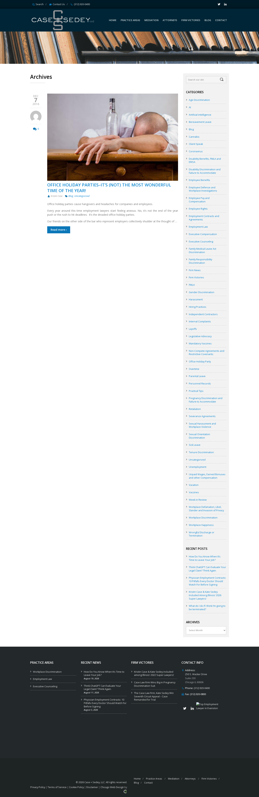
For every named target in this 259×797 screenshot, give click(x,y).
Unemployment (197, 467)
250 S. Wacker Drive (196, 674)
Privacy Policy (37, 787)
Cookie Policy (76, 787)
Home (137, 778)
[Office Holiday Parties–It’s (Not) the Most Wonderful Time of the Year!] (112, 137)
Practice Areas (154, 778)
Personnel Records (200, 383)
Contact (148, 782)
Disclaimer (92, 787)
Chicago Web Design (112, 787)
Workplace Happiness (201, 525)
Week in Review (198, 499)
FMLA (192, 284)
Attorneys (190, 778)
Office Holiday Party (200, 361)
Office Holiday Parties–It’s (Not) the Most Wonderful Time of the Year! (109, 187)
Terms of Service (57, 787)
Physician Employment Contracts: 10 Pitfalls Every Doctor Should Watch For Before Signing (207, 581)
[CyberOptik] (125, 791)
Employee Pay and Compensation (199, 199)
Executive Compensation (203, 234)
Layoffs (193, 329)
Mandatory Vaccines (200, 343)
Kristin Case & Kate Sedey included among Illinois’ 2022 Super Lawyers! (154, 673)
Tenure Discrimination (201, 452)
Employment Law (198, 226)
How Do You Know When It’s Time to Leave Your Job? (205, 558)
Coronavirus (196, 151)
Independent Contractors (203, 314)
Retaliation (195, 409)
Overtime (194, 369)
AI (190, 107)
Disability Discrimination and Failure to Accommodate (205, 171)
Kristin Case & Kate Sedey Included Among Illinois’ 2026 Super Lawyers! (205, 595)
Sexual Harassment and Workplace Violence (202, 425)
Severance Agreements (202, 416)
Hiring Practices (197, 307)
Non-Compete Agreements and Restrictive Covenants (206, 352)
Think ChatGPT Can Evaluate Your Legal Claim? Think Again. (207, 569)
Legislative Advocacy (200, 336)
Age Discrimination (199, 100)
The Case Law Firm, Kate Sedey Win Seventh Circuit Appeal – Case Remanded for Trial (154, 696)
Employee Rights (198, 208)
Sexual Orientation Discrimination (199, 436)
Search (40, 4)
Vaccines (194, 492)
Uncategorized (81, 196)
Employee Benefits (199, 180)
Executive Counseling (201, 241)
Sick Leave (194, 445)
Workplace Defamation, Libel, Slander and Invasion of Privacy (206, 508)
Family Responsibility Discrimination (200, 261)
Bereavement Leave (200, 122)
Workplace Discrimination (203, 517)
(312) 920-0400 (82, 4)
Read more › (59, 229)
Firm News (195, 270)
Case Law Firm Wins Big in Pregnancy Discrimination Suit (154, 684)
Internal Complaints (200, 321)
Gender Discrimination (201, 292)
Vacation (194, 485)
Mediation (173, 778)
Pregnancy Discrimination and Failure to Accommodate (205, 400)
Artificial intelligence (200, 114)
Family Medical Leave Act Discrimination (202, 250)
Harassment (196, 299)
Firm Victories (196, 277)
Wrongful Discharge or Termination (201, 534)
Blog (70, 196)
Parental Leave (197, 376)
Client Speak (196, 144)
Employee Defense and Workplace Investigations (203, 189)
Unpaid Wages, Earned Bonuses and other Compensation (207, 476)
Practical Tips (196, 391)
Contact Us (59, 4)
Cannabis (194, 136)
